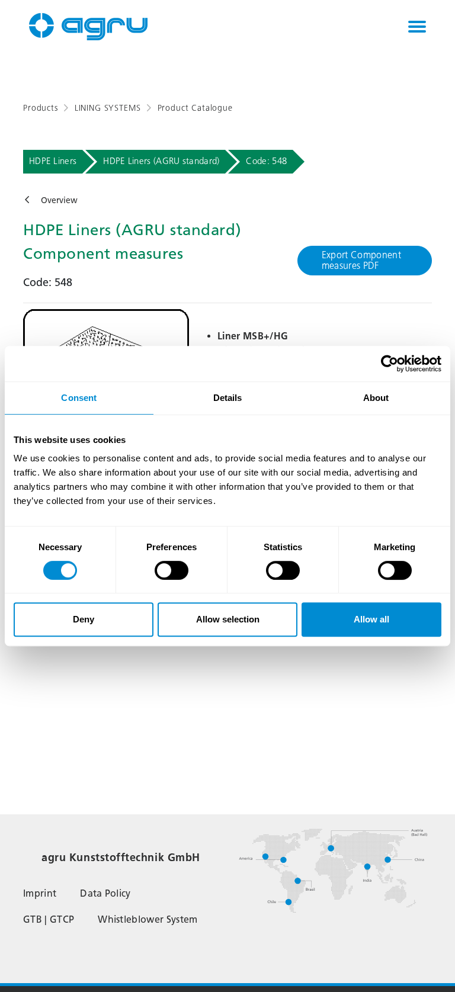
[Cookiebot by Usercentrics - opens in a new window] (389, 364)
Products (40, 108)
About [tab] (376, 398)
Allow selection (227, 619)
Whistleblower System (147, 919)
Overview (59, 200)
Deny (83, 619)
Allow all (371, 619)
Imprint (39, 893)
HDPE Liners (52, 161)
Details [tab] (227, 398)
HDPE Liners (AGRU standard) (161, 161)
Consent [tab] (79, 398)
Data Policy (105, 893)
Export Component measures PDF (361, 260)
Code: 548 (266, 161)
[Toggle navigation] (417, 26)
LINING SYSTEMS (108, 108)
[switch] (171, 570)
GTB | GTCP (48, 919)
